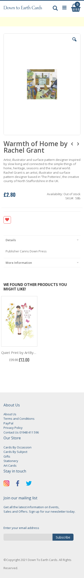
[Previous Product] (72, 143)
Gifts (7, 456)
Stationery (11, 461)
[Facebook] (18, 484)
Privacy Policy (13, 428)
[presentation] (42, 239)
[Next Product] (77, 143)
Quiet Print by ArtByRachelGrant (19, 352)
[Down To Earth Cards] (23, 10)
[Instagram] (6, 484)
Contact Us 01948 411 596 (21, 432)
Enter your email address (21, 528)
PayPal (8, 423)
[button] (74, 43)
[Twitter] (29, 484)
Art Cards (10, 465)
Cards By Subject (15, 452)
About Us (10, 414)
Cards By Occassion (18, 447)
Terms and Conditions (19, 418)
